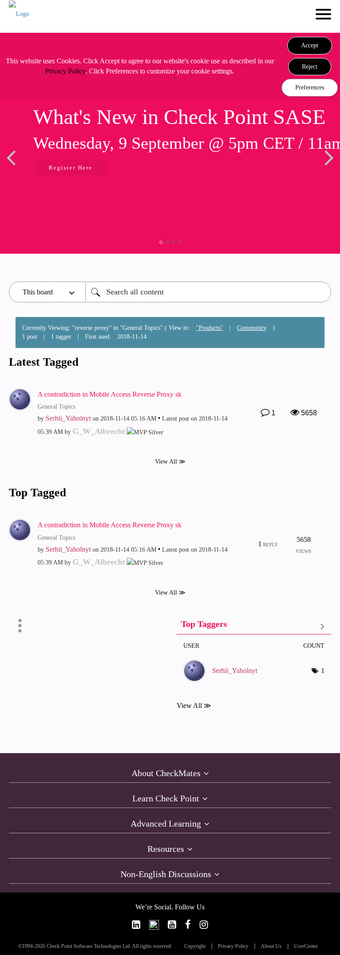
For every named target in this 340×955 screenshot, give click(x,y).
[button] (309, 45)
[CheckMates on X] (154, 924)
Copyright (194, 946)
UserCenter (306, 946)
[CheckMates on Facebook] (188, 924)
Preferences (309, 87)
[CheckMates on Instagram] (204, 924)
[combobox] (208, 292)
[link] (136, 924)
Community (252, 328)
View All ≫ (170, 461)
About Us (271, 946)
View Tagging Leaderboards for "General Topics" (254, 626)
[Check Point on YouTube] (172, 924)
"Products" (209, 328)
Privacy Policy (65, 71)
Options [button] (20, 626)
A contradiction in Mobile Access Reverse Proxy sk (110, 394)
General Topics (56, 406)
